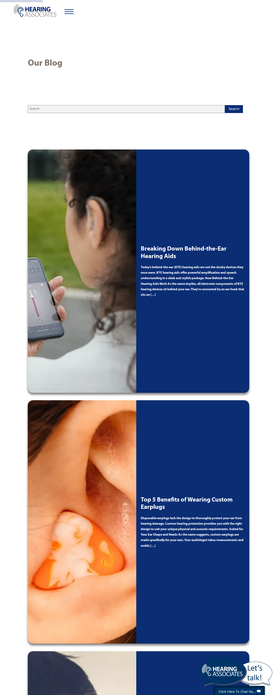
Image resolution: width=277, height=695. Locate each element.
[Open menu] (69, 11)
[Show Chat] (258, 691)
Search (234, 109)
